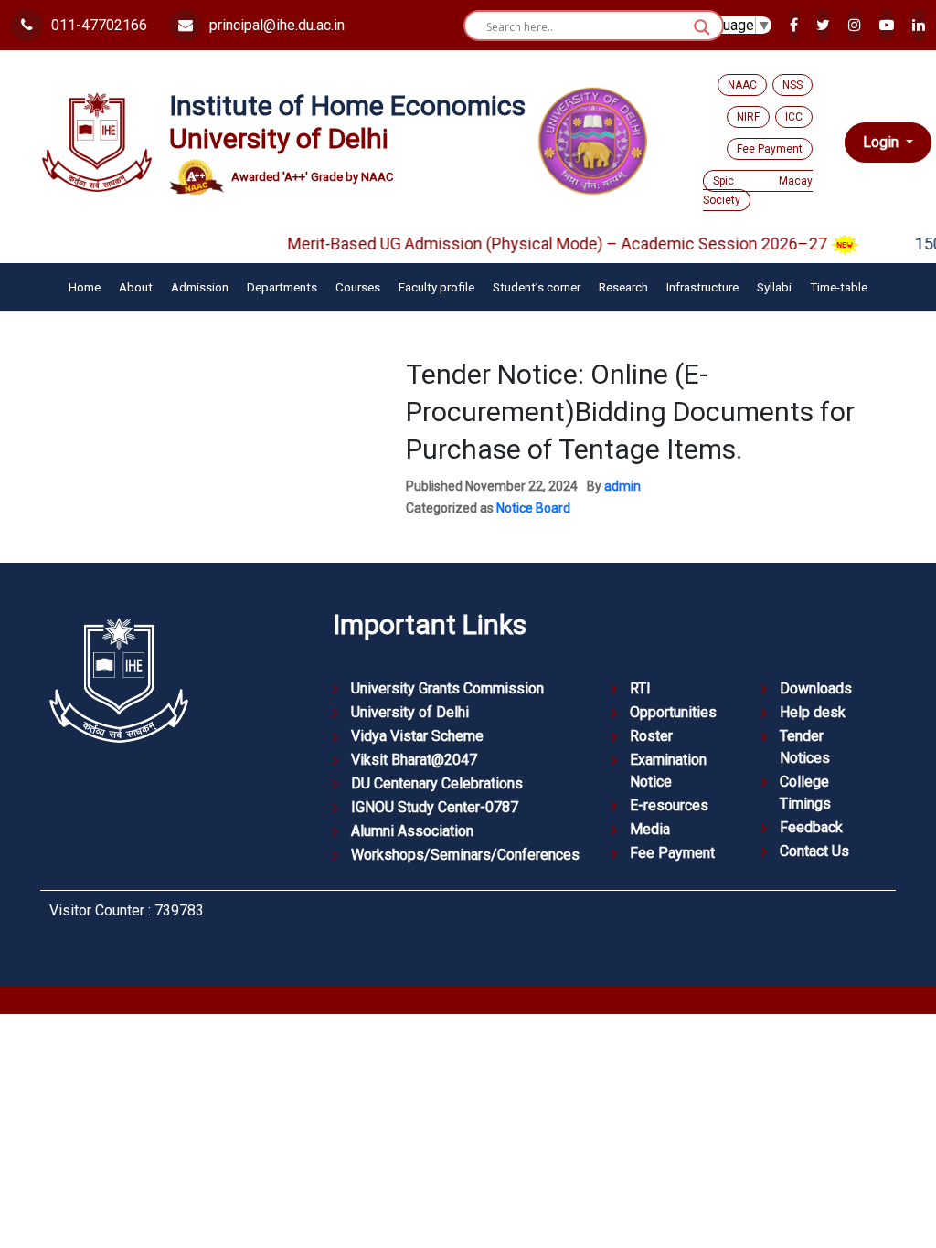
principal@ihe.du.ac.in (275, 25)
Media (650, 829)
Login (882, 141)
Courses (357, 287)
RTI (640, 688)
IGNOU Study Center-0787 (434, 807)
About (136, 287)
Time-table (838, 287)
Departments (282, 287)
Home (85, 287)
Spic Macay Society (758, 190)
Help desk (813, 712)
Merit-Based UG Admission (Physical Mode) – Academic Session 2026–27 (543, 243)
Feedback (811, 827)
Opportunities (673, 712)
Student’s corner (536, 287)
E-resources (669, 805)
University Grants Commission (447, 688)
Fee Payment (770, 149)
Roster (651, 736)
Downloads (816, 688)
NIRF (748, 117)
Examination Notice (668, 770)
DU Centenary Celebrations (437, 783)
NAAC (742, 85)
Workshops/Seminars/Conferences (465, 854)
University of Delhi (410, 712)
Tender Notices (805, 747)
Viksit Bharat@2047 (414, 759)
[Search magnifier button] (702, 27)
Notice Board (533, 508)
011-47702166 (97, 25)
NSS (792, 85)
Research (623, 287)
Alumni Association (412, 831)
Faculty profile (436, 287)
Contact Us (814, 851)
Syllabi (774, 287)
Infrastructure (702, 287)
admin (622, 486)
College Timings (805, 792)
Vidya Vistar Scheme (417, 736)
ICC (794, 117)
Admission (200, 287)
